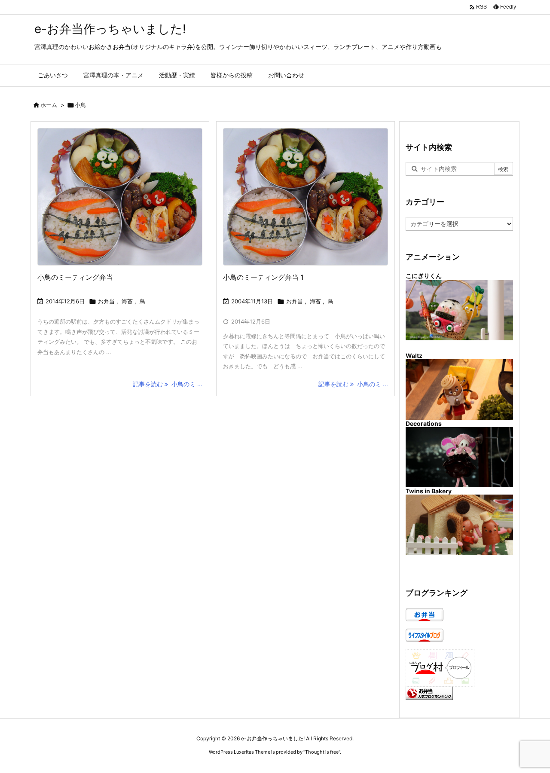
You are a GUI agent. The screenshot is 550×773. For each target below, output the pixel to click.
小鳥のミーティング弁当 (75, 277)
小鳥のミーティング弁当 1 (263, 277)
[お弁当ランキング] (429, 692)
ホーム (48, 104)
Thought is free (322, 752)
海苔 (127, 301)
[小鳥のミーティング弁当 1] (119, 197)
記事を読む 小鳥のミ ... (167, 384)
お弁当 (106, 301)
